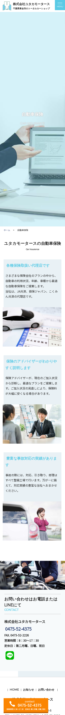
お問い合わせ (46, 689)
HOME (14, 689)
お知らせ (28, 689)
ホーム (7, 230)
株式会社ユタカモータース (31, 4)
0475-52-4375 (18, 629)
